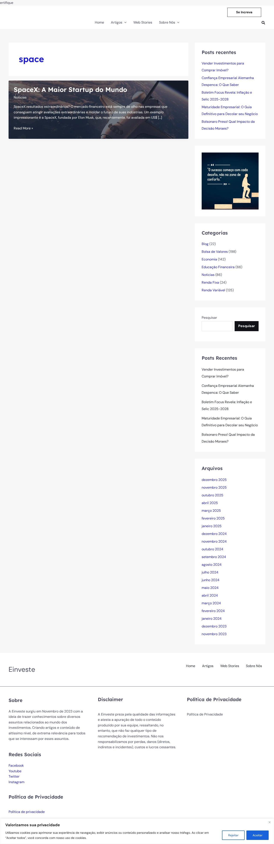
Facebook (16, 765)
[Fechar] (269, 822)
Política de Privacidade (205, 714)
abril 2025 (210, 503)
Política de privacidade (27, 812)
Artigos (207, 666)
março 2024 (211, 603)
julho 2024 (210, 572)
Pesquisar (209, 317)
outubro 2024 (212, 549)
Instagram (16, 782)
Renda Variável (213, 290)
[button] (244, 12)
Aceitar (257, 835)
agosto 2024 (212, 564)
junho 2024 (210, 580)
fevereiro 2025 (213, 518)
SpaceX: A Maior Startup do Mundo (70, 89)
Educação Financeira (218, 267)
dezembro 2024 (214, 533)
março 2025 (211, 510)
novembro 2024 (214, 541)
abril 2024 (210, 595)
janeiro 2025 (212, 526)
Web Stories (229, 666)
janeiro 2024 (212, 618)
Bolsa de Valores (215, 251)
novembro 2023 (214, 634)
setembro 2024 (214, 557)
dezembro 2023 (214, 626)
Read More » (23, 128)
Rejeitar (233, 835)
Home (190, 666)
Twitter (14, 776)
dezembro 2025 (214, 479)
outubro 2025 (212, 495)
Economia (209, 259)
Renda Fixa (210, 282)
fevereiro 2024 (213, 611)
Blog (205, 244)
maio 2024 (210, 587)
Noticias (20, 97)
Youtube (15, 771)
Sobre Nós (254, 666)
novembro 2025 (214, 487)
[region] (137, 831)
